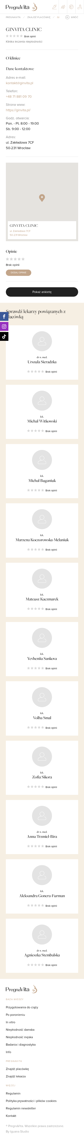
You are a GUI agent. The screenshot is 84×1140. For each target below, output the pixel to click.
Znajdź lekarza (16, 1076)
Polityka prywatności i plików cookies (31, 1101)
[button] (42, 197)
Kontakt (11, 1116)
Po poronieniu (15, 1014)
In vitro (10, 1022)
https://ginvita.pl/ (18, 110)
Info (8, 1052)
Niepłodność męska (19, 1037)
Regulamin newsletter (21, 1108)
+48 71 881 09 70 (19, 96)
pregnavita (13, 17)
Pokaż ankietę (42, 292)
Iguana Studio (19, 1131)
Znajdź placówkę (38, 17)
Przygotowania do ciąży (22, 1007)
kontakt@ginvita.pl (19, 82)
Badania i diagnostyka (21, 1044)
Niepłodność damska (20, 1029)
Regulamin (13, 1093)
